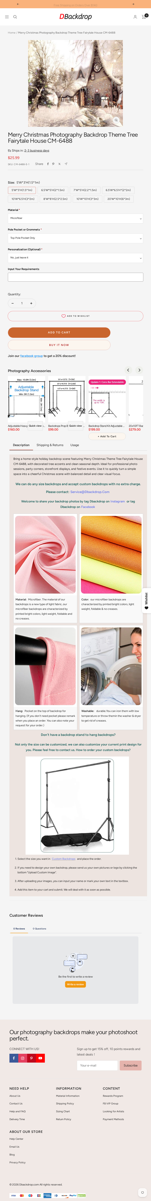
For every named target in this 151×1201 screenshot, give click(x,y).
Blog (12, 1154)
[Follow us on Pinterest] (31, 1058)
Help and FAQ (17, 1111)
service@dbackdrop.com (90, 492)
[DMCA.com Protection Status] (82, 1196)
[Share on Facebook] (48, 164)
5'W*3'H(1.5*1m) (22, 190)
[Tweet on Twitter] (59, 164)
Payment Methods (113, 1119)
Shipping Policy (65, 1103)
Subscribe (131, 1065)
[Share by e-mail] (66, 164)
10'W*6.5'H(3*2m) (23, 199)
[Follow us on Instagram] (22, 1058)
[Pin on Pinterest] (53, 164)
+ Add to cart (107, 436)
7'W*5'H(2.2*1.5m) (85, 190)
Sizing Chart (63, 1111)
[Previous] (128, 370)
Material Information (67, 1095)
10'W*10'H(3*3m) (87, 199)
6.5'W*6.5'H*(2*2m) (118, 190)
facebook (88, 507)
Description (21, 445)
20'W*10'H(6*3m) (119, 199)
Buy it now (59, 345)
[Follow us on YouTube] (40, 1058)
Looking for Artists (113, 1111)
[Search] (15, 17)
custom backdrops (64, 859)
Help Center (16, 1138)
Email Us (14, 1146)
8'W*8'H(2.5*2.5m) (55, 199)
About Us (14, 1095)
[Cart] (144, 17)
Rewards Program (113, 1095)
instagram (117, 501)
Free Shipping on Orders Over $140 (75, 4)
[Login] (135, 16)
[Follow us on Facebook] (13, 1058)
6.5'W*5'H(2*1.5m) (52, 190)
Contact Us (15, 1103)
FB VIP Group (110, 1103)
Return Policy (63, 1119)
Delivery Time (17, 1119)
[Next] (139, 370)
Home (12, 32)
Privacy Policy (17, 1162)
